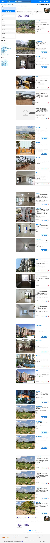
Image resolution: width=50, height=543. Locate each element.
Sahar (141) (3, 53)
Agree (40, 541)
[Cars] (15, 537)
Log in (47, 1)
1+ (5, 27)
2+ (8, 27)
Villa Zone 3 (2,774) (4, 62)
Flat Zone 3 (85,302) (4, 60)
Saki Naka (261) (3, 52)
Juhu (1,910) (3, 45)
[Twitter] (27, 537)
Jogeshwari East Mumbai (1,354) (6, 48)
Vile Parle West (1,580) (4, 47)
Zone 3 (13, 4)
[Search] (29, 1)
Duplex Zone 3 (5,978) (4, 61)
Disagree (43, 541)
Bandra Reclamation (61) (4, 54)
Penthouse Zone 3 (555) (4, 63)
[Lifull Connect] (5, 537)
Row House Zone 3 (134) (4, 65)
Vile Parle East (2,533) (4, 44)
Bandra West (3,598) (4, 41)
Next (35, 530)
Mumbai (9, 4)
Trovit (2, 4)
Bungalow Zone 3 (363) (4, 64)
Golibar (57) (3, 55)
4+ (13, 27)
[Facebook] (26, 537)
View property (44, 31)
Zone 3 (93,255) (3, 59)
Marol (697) (3, 49)
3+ (10, 27)
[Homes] (14, 537)
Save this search (8, 11)
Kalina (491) (3, 51)
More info (22, 541)
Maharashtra (6, 4)
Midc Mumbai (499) (4, 50)
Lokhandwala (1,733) (4, 46)
